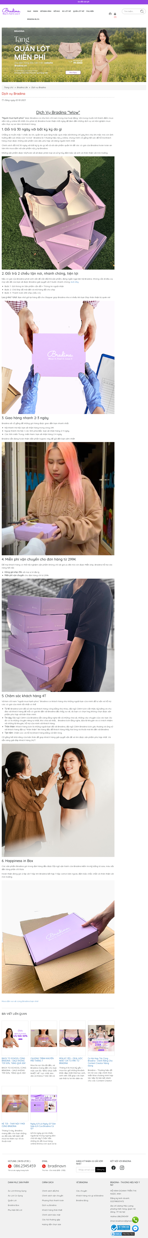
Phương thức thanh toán (53, 1200)
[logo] (11, 11)
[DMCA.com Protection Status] (122, 1233)
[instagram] (123, 1168)
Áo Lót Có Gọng (15, 1195)
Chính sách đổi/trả (50, 1191)
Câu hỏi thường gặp (51, 1219)
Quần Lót (12, 1200)
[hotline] (135, 1219)
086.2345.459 (25, 1165)
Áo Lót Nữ (66, 11)
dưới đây (74, 282)
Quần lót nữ (78, 11)
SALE (29, 11)
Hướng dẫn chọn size (51, 1224)
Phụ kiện (90, 11)
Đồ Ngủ (57, 11)
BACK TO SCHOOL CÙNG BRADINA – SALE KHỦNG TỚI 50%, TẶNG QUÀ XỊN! (13, 1061)
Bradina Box (14, 1205)
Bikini (35, 11)
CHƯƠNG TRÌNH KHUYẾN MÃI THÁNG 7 (42, 1059)
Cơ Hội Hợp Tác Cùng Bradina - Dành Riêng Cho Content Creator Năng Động (100, 1062)
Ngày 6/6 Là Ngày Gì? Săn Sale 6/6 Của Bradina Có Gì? (43, 1126)
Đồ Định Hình (45, 11)
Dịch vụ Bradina (49, 1205)
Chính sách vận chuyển (52, 1195)
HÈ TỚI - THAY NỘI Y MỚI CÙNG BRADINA (13, 1125)
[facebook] (114, 1168)
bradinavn (57, 1165)
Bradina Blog (33, 19)
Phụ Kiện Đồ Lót (15, 1210)
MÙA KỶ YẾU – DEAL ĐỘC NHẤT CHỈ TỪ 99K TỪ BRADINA (71, 1061)
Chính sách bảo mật (51, 1215)
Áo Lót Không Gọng (17, 1191)
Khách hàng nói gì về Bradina (89, 1195)
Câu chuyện (82, 1191)
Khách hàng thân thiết (52, 1210)
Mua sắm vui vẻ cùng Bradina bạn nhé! (20, 1001)
